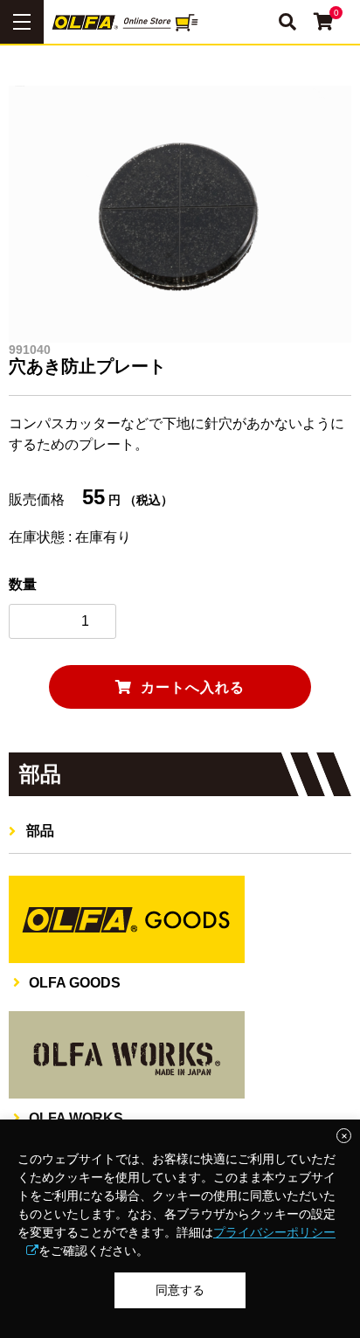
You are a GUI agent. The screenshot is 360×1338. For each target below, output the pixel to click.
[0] (324, 23)
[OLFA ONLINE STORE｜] (180, 22)
